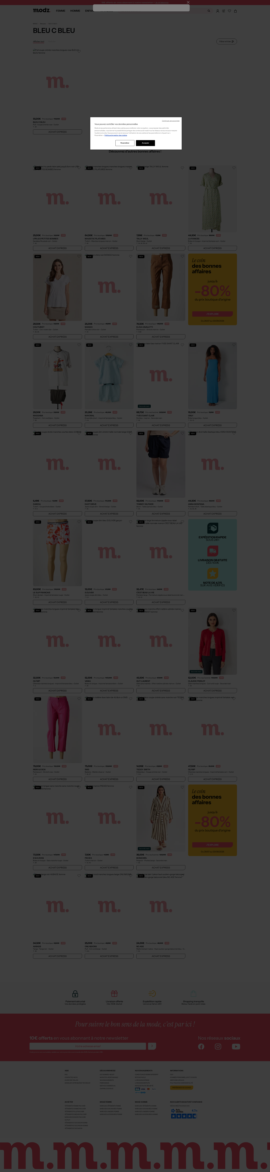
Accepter (145, 143)
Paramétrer (125, 143)
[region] (136, 133)
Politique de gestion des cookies (115, 135)
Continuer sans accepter (171, 121)
